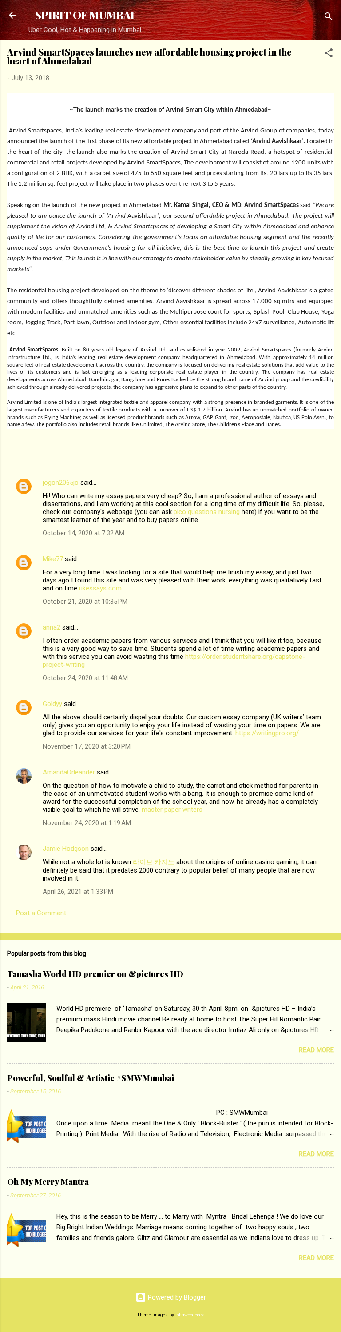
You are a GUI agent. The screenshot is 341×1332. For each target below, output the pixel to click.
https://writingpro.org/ (267, 733)
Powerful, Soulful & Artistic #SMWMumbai (90, 1078)
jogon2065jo (61, 483)
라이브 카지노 (153, 862)
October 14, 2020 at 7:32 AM (83, 533)
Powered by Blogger (176, 1297)
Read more (316, 1050)
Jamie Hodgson (66, 849)
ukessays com (100, 588)
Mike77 (53, 559)
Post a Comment (41, 913)
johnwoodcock (189, 1315)
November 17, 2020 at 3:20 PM (87, 746)
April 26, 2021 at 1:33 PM (78, 892)
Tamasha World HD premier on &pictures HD (95, 974)
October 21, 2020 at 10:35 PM (85, 602)
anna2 (51, 627)
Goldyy (52, 704)
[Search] (328, 18)
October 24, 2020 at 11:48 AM (85, 678)
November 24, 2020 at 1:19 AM (87, 823)
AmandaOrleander (69, 772)
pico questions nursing (207, 512)
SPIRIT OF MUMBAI (85, 15)
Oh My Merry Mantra (48, 1181)
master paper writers (172, 810)
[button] (328, 54)
